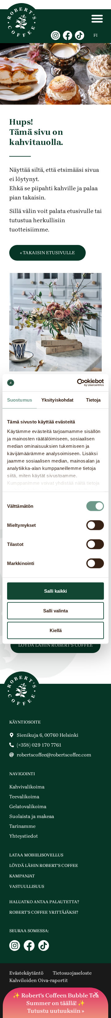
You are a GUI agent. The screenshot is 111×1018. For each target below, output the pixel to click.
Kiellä (56, 630)
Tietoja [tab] (93, 399)
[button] (96, 994)
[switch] (95, 525)
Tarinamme (22, 826)
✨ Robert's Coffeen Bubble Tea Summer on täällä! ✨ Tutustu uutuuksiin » (56, 1003)
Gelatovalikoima (27, 806)
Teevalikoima (24, 797)
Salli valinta (55, 610)
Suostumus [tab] (19, 399)
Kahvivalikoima (26, 787)
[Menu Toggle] (97, 18)
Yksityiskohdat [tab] (57, 399)
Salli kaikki (55, 590)
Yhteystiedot (23, 836)
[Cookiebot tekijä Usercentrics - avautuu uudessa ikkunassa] (78, 383)
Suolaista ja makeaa (31, 816)
